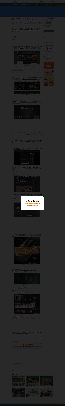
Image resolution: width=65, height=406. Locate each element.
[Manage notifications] (63, 404)
